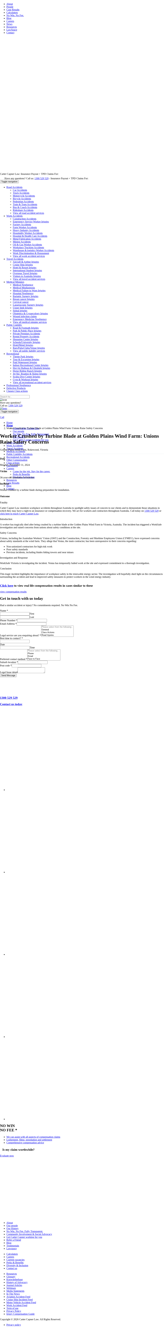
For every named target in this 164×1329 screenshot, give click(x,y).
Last (32, 617)
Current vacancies (15, 1259)
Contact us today (11, 704)
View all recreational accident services (32, 382)
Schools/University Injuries (26, 342)
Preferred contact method (13, 659)
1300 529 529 (41, 178)
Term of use (12, 1308)
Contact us (11, 1268)
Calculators (12, 12)
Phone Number (8, 620)
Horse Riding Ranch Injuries (27, 371)
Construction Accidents (24, 218)
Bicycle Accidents (22, 198)
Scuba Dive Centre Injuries (26, 376)
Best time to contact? (11, 638)
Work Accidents (14, 445)
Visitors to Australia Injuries (27, 276)
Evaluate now (7, 1156)
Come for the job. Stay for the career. (31, 471)
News (9, 24)
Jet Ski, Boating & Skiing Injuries (30, 373)
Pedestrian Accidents (23, 201)
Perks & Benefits (21, 474)
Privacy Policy (13, 1311)
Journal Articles (14, 1285)
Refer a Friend (13, 1240)
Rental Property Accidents (26, 336)
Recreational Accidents (18, 457)
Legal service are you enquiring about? (20, 635)
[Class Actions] (57, 632)
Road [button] (14, 187)
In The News (13, 1294)
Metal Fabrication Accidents (27, 239)
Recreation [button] (12, 353)
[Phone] (43, 653)
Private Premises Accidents (26, 333)
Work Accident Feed (16, 1305)
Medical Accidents (15, 451)
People (9, 6)
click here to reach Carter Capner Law (19, 513)
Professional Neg (18, 385)
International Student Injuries (27, 270)
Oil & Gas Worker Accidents (27, 244)
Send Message (8, 675)
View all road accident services (28, 213)
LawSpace (11, 29)
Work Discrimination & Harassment (31, 253)
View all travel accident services (29, 279)
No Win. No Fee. (15, 15)
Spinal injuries (20, 310)
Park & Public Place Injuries (27, 330)
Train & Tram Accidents (25, 204)
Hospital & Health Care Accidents (30, 236)
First (32, 613)
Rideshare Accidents (23, 210)
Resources (11, 27)
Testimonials (12, 1245)
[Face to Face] (43, 659)
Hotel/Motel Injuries (23, 345)
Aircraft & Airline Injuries (26, 261)
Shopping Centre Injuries (25, 339)
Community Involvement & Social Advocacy (29, 1234)
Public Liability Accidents (19, 454)
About (9, 4)
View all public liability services (29, 350)
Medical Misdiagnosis (24, 287)
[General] (57, 629)
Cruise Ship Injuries (23, 264)
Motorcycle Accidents (24, 195)
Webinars (11, 1288)
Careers (10, 21)
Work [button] (14, 216)
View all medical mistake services (30, 322)
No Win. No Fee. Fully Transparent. (24, 1231)
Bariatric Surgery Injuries (25, 296)
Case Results (12, 9)
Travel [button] (14, 259)
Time (32, 647)
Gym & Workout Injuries (25, 379)
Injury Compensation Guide (20, 1314)
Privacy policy (13, 1325)
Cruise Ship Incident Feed (19, 1299)
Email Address (8, 623)
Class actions (13, 462)
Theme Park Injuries (23, 356)
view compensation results (13, 591)
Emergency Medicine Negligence (30, 319)
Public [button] (14, 325)
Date (2, 644)
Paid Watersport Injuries (25, 362)
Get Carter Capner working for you (24, 1237)
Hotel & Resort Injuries (24, 267)
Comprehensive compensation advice (25, 1142)
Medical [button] (15, 282)
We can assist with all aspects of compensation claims (33, 1137)
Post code (6, 665)
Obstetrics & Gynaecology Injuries (30, 313)
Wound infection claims (25, 316)
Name (4, 610)
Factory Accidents (22, 224)
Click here (6, 585)
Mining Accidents (22, 241)
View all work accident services (29, 256)
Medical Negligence (23, 284)
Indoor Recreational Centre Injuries (30, 365)
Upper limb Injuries (23, 307)
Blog (8, 18)
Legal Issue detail (9, 672)
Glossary (10, 1276)
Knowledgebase (14, 1279)
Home (9, 422)
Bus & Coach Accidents (25, 207)
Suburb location (9, 662)
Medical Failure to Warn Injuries (29, 290)
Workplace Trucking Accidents (28, 247)
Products (16, 388)
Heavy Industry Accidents (26, 230)
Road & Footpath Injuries (26, 328)
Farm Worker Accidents (25, 227)
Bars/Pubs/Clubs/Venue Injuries (29, 348)
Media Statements (15, 1291)
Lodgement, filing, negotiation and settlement (29, 1139)
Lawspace (11, 1248)
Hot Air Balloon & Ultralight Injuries (31, 368)
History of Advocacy (17, 1282)
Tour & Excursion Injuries (26, 359)
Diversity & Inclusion (17, 1265)
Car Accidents (20, 190)
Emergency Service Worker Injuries (31, 221)
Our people (18, 431)
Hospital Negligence (23, 293)
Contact (10, 32)
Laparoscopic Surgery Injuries (28, 305)
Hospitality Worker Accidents (28, 233)
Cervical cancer (21, 302)
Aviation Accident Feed (18, 1297)
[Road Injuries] (57, 635)
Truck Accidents (21, 193)
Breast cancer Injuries (24, 299)
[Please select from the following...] (57, 627)
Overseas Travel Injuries (25, 273)
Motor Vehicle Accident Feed (21, 1302)
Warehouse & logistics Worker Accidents (33, 250)
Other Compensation (16, 460)
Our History (12, 1228)
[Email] (43, 656)
